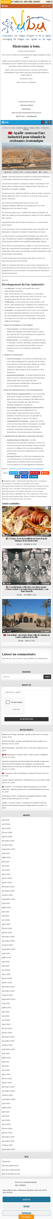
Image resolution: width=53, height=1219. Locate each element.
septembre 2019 (8, 1149)
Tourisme (26, 129)
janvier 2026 (7, 837)
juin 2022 (5, 1012)
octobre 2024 (7, 895)
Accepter (26, 1199)
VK (18, 477)
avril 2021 (6, 1070)
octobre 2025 (7, 845)
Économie (19, 128)
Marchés (5, 494)
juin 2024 (5, 912)
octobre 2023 (7, 945)
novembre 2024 (8, 891)
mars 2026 (6, 828)
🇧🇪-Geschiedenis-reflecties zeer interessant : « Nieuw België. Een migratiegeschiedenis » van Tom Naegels (26, 589)
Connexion (6, 1161)
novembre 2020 (8, 1091)
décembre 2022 (8, 987)
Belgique (8, 554)
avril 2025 (6, 870)
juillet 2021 (6, 1058)
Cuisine (10, 512)
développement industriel (12, 486)
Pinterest (35, 473)
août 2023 (6, 953)
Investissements (8, 491)
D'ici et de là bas (9, 128)
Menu (6, 6)
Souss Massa (42, 496)
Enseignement (14, 608)
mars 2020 (6, 1124)
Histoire (12, 557)
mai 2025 (5, 866)
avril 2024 (6, 920)
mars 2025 (6, 874)
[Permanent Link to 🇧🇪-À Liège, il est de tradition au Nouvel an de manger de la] (26, 521)
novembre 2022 (8, 991)
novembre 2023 (8, 941)
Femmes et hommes (29, 128)
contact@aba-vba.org (26, 102)
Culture (18, 554)
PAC (24, 494)
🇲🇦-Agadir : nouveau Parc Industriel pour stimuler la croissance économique (26, 137)
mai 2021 (5, 1066)
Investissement (40, 489)
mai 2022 (5, 1016)
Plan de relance (30, 496)
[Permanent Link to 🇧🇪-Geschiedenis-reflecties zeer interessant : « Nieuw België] (26, 566)
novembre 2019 (8, 1141)
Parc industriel (33, 494)
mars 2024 (6, 924)
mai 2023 (5, 966)
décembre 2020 (8, 1087)
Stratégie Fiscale (16, 499)
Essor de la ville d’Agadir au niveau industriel (26, 468)
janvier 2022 (7, 1033)
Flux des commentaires (11, 1170)
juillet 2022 (6, 1008)
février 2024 (7, 928)
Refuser (26, 1206)
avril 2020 (6, 1120)
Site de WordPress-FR (11, 1174)
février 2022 (7, 1028)
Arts (10, 605)
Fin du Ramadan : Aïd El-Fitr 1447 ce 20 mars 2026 (21, 748)
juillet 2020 (6, 1108)
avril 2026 (6, 824)
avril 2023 (6, 970)
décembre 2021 (8, 1037)
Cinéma (18, 605)
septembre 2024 (8, 899)
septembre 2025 (8, 849)
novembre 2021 (8, 1041)
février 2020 (7, 1128)
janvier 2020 (7, 1133)
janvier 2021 (7, 1083)
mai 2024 (5, 916)
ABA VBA (8, 172)
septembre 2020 (8, 1099)
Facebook (25, 473)
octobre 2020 (7, 1095)
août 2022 (6, 1003)
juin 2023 (5, 962)
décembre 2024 (8, 887)
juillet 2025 (6, 857)
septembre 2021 (8, 1049)
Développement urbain (33, 486)
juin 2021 (5, 1062)
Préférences (26, 1213)
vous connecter (17, 658)
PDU (41, 494)
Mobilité (19, 494)
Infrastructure (27, 489)
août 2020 (6, 1103)
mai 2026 (5, 820)
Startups (5, 499)
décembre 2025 (8, 841)
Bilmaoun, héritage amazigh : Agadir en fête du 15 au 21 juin (25, 734)
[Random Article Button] (42, 122)
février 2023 (7, 978)
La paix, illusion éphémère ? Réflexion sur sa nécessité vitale (26, 780)
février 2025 (7, 878)
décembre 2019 (8, 1137)
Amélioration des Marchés (26, 481)
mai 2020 (5, 1116)
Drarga (45, 486)
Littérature (24, 557)
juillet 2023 (6, 957)
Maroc (38, 128)
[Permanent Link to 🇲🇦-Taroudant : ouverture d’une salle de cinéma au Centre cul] (26, 616)
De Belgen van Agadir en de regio (25, 484)
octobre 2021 (7, 1045)
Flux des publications (10, 1166)
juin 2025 (5, 862)
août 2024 (6, 903)
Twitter (14, 473)
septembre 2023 (8, 949)
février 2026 (7, 832)
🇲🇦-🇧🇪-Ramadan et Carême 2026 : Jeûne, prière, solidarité (25, 755)
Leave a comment (32, 172)
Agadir (13, 481)
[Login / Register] (46, 122)
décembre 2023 (8, 937)
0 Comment (46, 535)
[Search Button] (49, 122)
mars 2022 (6, 1024)
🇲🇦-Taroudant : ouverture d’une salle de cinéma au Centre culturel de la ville (26, 636)
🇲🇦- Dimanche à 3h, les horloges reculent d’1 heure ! (22, 773)
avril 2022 (6, 1020)
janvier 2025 (7, 882)
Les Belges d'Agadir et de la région (29, 491)
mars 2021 (6, 1074)
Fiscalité (17, 489)
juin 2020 (5, 1112)
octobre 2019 (7, 1145)
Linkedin (34, 477)
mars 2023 (6, 974)
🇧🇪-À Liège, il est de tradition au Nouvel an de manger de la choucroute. (26, 539)
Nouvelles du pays (27, 515)
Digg (25, 477)
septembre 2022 (8, 999)
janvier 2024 (7, 932)
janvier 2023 (7, 982)
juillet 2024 (6, 907)
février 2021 (7, 1078)
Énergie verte (7, 489)
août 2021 (6, 1053)
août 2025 (6, 853)
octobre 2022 (7, 995)
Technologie (45, 128)
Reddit (46, 473)
